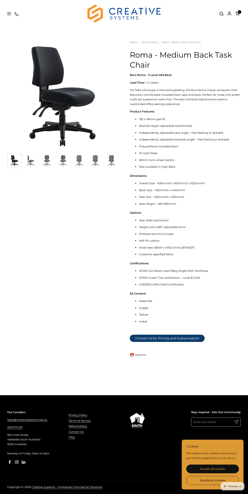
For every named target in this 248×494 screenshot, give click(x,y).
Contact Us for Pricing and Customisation (167, 338)
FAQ (72, 437)
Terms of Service (80, 420)
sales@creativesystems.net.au (27, 420)
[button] (221, 13)
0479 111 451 (14, 427)
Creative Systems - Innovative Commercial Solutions (67, 487)
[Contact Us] (17, 13)
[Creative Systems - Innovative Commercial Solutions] (124, 14)
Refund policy (78, 426)
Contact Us (76, 431)
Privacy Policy (78, 415)
